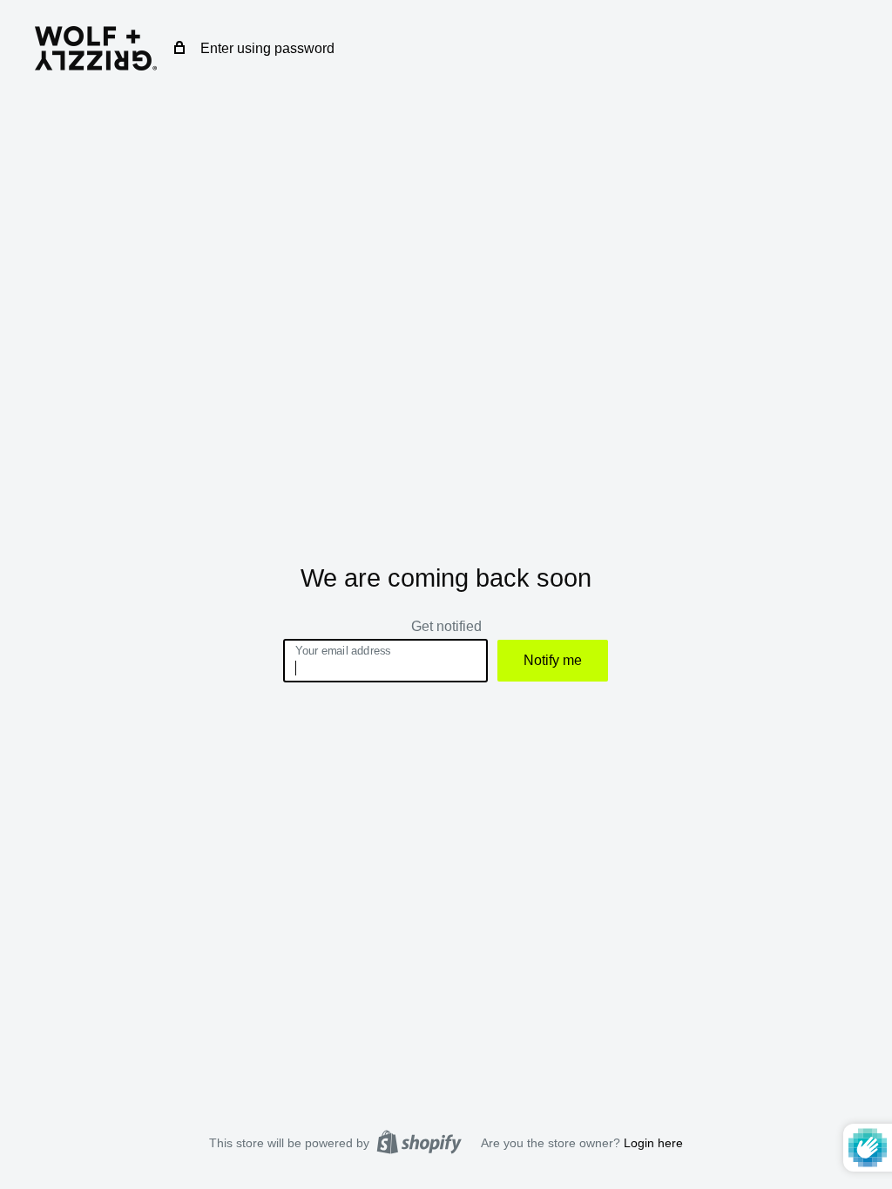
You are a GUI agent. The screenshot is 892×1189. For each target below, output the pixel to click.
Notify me (553, 660)
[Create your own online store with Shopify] (419, 1142)
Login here (653, 1143)
